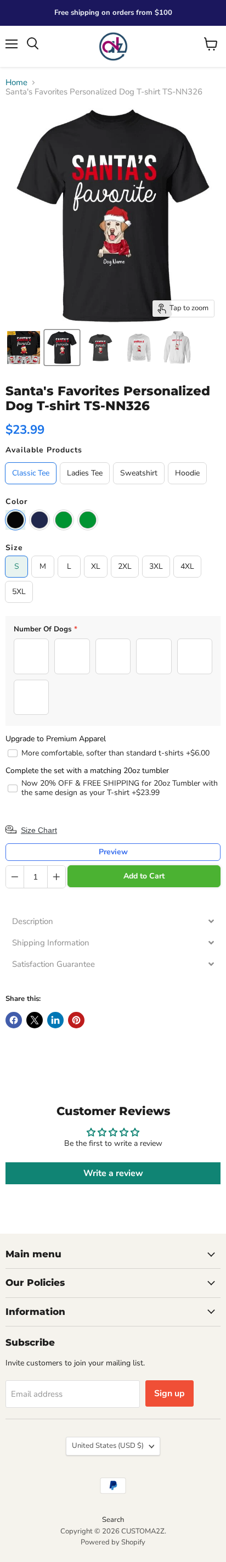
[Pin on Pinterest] (76, 1020)
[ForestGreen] (64, 520)
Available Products (43, 450)
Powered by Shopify (113, 1542)
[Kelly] (88, 520)
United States (108, 1446)
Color (16, 501)
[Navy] (39, 520)
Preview (113, 852)
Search (113, 1520)
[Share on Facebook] (13, 1020)
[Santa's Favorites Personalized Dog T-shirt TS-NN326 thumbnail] (23, 347)
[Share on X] (34, 1020)
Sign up (169, 1393)
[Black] (15, 520)
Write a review (113, 1173)
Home (16, 82)
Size (14, 548)
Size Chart (39, 830)
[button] (113, 921)
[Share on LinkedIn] (55, 1020)
